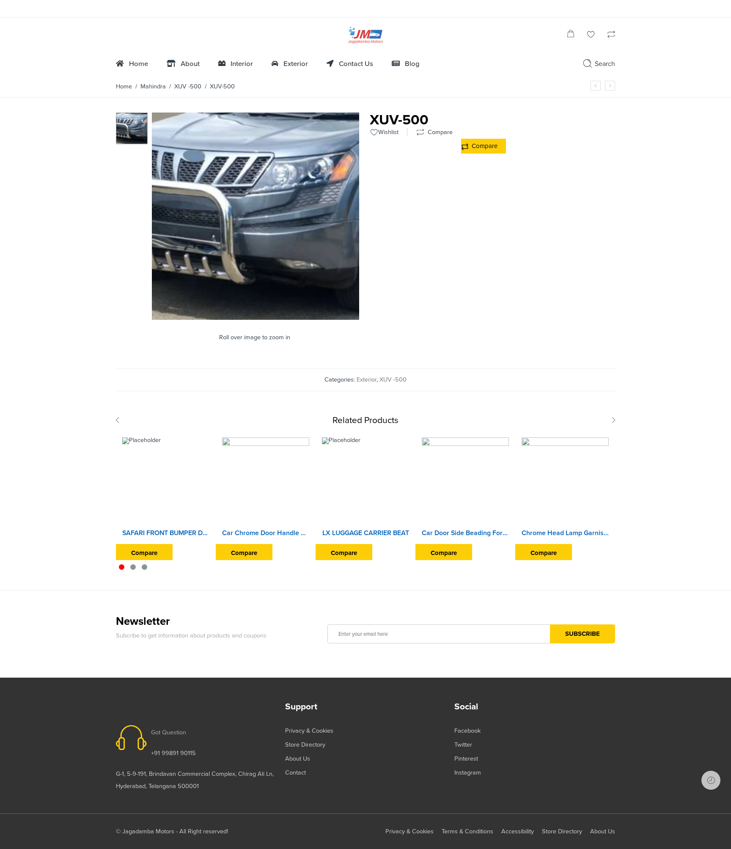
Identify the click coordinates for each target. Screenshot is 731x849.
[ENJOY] (596, 86)
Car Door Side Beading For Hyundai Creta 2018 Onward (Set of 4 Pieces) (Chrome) (465, 533)
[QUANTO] (610, 86)
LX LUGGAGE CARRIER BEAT (365, 533)
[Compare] (611, 35)
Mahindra (153, 86)
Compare (484, 146)
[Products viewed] (710, 780)
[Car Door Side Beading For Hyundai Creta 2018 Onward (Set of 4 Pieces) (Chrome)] (465, 481)
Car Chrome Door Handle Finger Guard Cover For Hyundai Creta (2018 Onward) (265, 533)
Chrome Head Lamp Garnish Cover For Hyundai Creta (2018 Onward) (565, 533)
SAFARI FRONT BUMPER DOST (165, 533)
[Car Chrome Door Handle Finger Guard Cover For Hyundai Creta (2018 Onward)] (265, 481)
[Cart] (570, 35)
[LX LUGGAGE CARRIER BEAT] (365, 481)
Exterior (366, 379)
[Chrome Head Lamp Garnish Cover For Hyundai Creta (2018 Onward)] (565, 481)
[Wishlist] (591, 35)
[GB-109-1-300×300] (131, 128)
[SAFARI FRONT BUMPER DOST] (165, 481)
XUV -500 (187, 86)
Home (124, 86)
